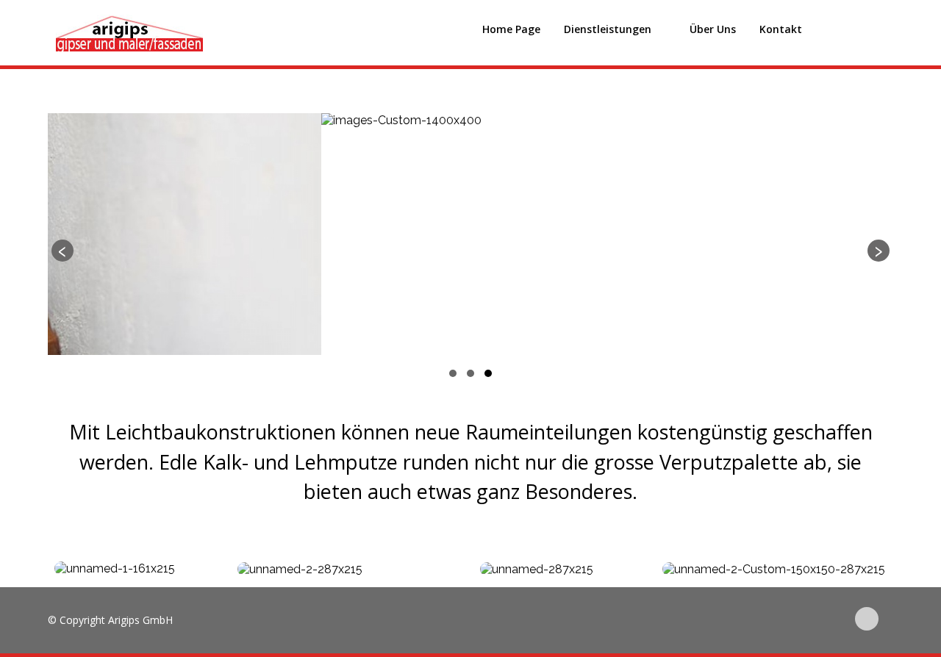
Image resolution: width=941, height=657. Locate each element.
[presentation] (62, 251)
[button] (453, 373)
